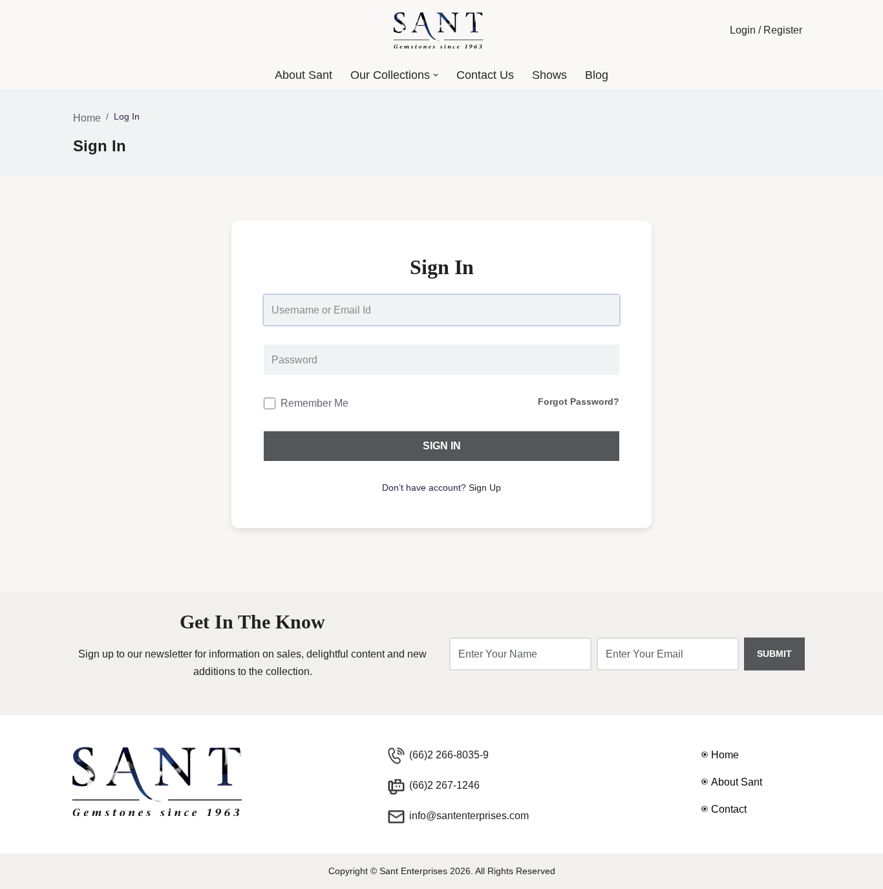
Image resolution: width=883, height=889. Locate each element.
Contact (729, 809)
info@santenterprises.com (469, 815)
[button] (435, 75)
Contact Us (485, 75)
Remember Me (314, 403)
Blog (596, 75)
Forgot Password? (578, 401)
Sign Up (485, 487)
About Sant (303, 75)
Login (743, 30)
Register (782, 30)
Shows (549, 75)
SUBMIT (774, 653)
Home (87, 117)
